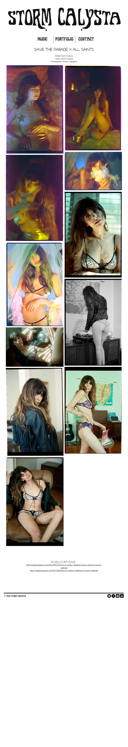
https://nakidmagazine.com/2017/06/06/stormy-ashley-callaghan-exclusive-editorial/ (64, 570)
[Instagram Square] (118, 596)
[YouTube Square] (122, 596)
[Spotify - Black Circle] (109, 596)
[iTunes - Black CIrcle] (113, 596)
